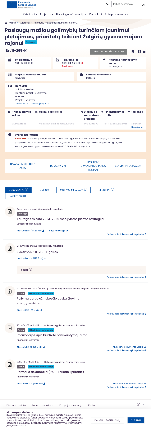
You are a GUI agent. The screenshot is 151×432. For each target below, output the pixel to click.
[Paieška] (107, 4)
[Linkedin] (144, 51)
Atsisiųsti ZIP (28, 310)
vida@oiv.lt (84, 146)
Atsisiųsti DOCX (29, 258)
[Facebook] (140, 51)
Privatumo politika (16, 405)
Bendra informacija (128, 166)
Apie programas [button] (115, 14)
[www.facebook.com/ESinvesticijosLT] (138, 404)
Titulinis (11, 22)
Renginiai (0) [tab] (106, 190)
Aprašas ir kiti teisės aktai (23, 166)
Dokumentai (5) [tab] (18, 190)
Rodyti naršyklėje (57, 230)
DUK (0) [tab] (44, 190)
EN (143, 4)
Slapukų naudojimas (43, 405)
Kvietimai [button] (29, 14)
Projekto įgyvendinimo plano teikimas (93, 165)
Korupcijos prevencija (70, 405)
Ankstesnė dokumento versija (128, 346)
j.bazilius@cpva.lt (39, 103)
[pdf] (133, 51)
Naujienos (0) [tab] (17, 196)
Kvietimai (24, 22)
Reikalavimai (58, 166)
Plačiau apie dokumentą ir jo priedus (126, 234)
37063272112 (22, 103)
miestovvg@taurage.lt (104, 142)
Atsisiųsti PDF (29, 230)
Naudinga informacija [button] (70, 14)
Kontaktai (95, 14)
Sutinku (136, 420)
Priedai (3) (26, 270)
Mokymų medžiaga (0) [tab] (74, 190)
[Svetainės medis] (143, 404)
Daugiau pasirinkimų (107, 420)
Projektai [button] (45, 14)
